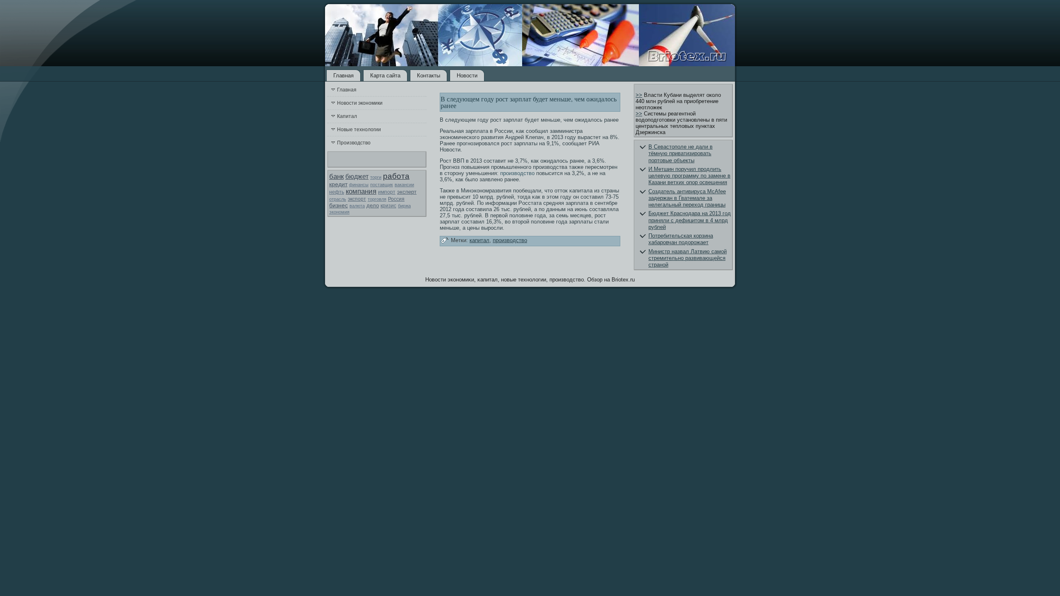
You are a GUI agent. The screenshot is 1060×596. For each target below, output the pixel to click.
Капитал (347, 116)
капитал (479, 240)
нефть (336, 192)
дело (372, 205)
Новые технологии (359, 129)
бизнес (338, 205)
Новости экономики (360, 103)
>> (639, 95)
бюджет (357, 176)
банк (336, 176)
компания (361, 191)
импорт (386, 192)
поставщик (381, 184)
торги (375, 177)
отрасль (337, 199)
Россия (396, 199)
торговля (377, 199)
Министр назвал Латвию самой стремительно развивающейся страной (687, 258)
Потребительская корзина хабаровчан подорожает (680, 239)
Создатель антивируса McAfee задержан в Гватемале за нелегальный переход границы (687, 198)
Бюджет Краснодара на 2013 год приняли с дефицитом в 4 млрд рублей (689, 220)
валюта (357, 205)
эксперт (407, 192)
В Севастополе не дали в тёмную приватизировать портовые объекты (680, 153)
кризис (388, 205)
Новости (467, 75)
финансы (359, 184)
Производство (354, 143)
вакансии (404, 184)
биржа (404, 205)
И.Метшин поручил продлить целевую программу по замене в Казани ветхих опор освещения (689, 176)
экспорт (357, 199)
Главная (343, 75)
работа (396, 176)
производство (517, 173)
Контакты (428, 75)
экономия (339, 211)
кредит (338, 184)
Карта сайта (385, 75)
